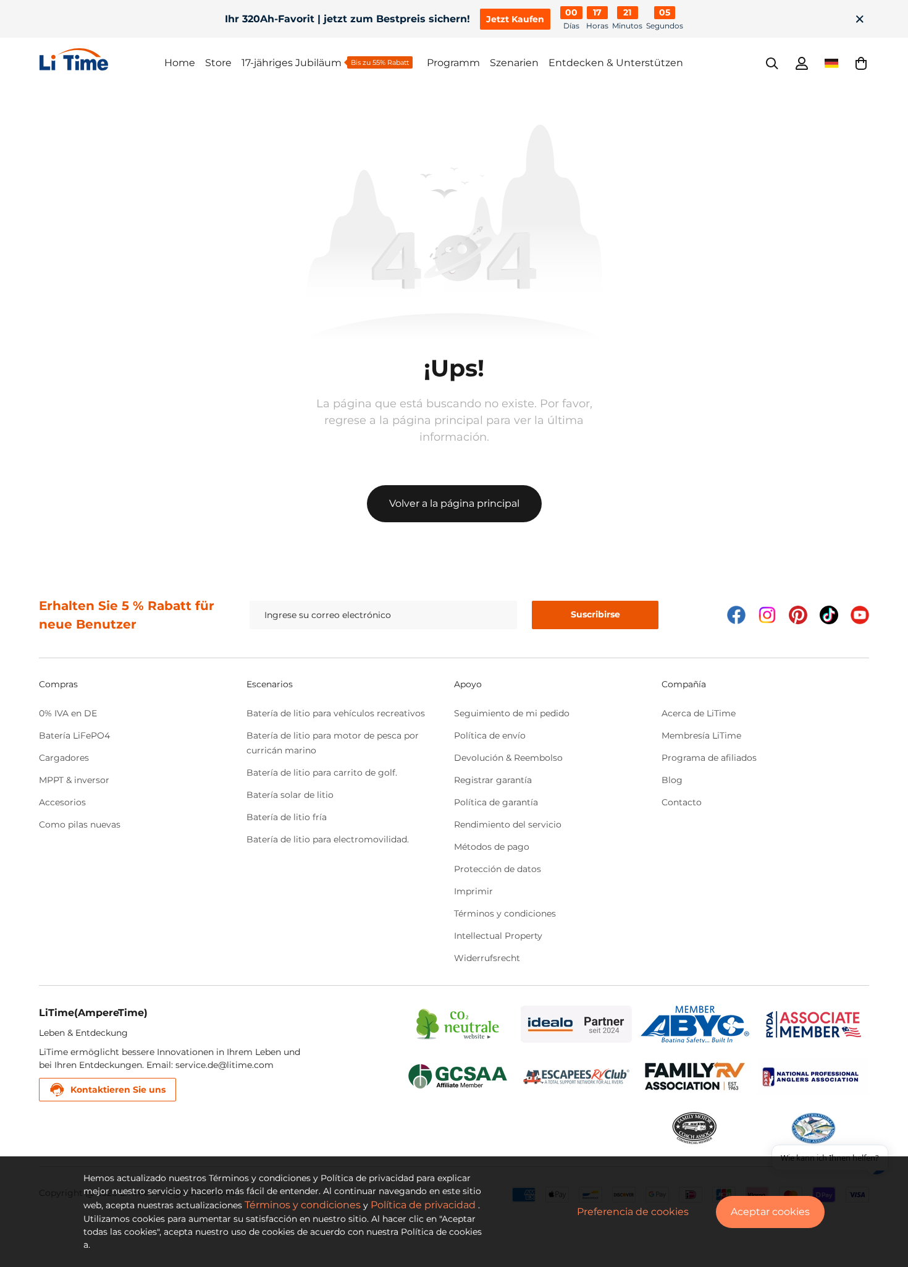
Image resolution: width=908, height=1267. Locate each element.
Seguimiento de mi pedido (512, 713)
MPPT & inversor (74, 780)
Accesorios (62, 802)
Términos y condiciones (505, 913)
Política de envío (490, 735)
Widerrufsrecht (487, 958)
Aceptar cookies (770, 1212)
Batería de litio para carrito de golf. (321, 772)
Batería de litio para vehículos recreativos (335, 713)
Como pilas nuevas (79, 824)
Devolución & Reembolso (508, 757)
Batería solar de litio (290, 794)
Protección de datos (497, 869)
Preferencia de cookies (633, 1212)
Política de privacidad (423, 1205)
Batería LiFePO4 (74, 735)
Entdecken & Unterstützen (616, 63)
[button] (861, 63)
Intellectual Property (498, 935)
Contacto (682, 802)
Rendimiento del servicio (507, 824)
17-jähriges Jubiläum (292, 63)
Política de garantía (496, 802)
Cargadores (64, 757)
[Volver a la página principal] (102, 59)
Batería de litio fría (286, 817)
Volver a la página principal (454, 503)
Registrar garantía (493, 780)
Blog (672, 780)
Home (179, 63)
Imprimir (473, 891)
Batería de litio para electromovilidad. (327, 839)
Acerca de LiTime (699, 713)
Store (218, 63)
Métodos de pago (491, 846)
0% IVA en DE (68, 713)
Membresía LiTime (701, 735)
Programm (453, 63)
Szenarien (514, 63)
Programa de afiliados (709, 757)
